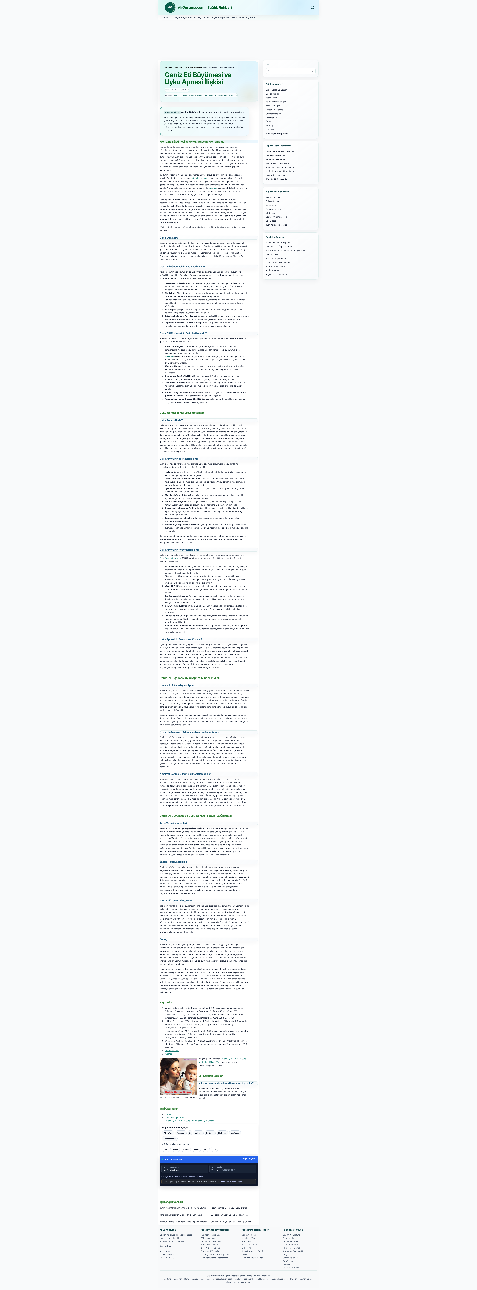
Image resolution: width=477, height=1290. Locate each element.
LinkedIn (198, 1133)
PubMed (168, 1054)
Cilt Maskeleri (272, 254)
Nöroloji (269, 125)
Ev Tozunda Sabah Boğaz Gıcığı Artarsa (229, 1215)
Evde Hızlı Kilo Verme (276, 266)
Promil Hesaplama (209, 1244)
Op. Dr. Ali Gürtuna (171, 1170)
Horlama (169, 356)
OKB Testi (270, 213)
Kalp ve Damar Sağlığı (276, 101)
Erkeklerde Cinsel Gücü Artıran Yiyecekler (285, 250)
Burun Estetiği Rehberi (276, 258)
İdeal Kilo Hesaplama (210, 1248)
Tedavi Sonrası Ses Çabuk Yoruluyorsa (229, 1208)
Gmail (175, 1149)
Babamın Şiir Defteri (167, 1254)
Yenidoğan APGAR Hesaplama (215, 1254)
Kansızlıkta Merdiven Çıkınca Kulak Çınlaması (181, 1215)
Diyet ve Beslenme (274, 109)
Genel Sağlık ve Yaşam (276, 90)
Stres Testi (271, 205)
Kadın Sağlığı (272, 97)
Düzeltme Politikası (292, 1244)
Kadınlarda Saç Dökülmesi (278, 262)
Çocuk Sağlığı (272, 94)
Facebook (181, 1133)
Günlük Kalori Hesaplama (277, 163)
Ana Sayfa (167, 17)
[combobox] (288, 71)
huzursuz (212, 188)
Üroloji (269, 121)
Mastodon (235, 1133)
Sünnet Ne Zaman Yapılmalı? (279, 242)
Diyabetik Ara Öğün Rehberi (279, 246)
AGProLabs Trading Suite (243, 17)
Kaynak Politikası (290, 1241)
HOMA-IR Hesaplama (275, 175)
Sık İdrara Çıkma (273, 270)
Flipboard (222, 1133)
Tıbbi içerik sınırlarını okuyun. (232, 1182)
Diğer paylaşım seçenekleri (176, 1144)
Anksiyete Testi (273, 201)
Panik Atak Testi (273, 209)
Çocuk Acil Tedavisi (210, 1251)
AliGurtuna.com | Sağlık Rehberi (205, 7)
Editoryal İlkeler (290, 1238)
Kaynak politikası (181, 1177)
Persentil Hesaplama (275, 159)
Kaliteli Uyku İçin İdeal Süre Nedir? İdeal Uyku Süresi (189, 1120)
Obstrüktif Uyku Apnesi (170, 558)
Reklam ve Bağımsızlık (293, 1251)
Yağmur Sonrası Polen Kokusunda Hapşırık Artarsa (183, 1221)
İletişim (286, 1254)
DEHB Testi (271, 221)
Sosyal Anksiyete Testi (276, 217)
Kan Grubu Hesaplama (211, 1241)
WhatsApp (168, 1133)
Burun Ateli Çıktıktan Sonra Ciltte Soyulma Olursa (183, 1208)
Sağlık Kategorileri (220, 17)
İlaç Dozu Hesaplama (210, 1234)
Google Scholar (172, 1050)
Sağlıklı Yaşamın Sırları (276, 274)
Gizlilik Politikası (290, 1257)
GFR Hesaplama (208, 1238)
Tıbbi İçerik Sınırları (292, 1248)
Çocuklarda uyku (200, 178)
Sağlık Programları (183, 17)
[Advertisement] (238, 38)
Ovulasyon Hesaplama (276, 155)
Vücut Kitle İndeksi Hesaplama (280, 167)
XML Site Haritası (291, 1267)
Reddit (166, 1149)
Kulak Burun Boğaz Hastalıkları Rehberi (188, 68)
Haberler (287, 1264)
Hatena (196, 1149)
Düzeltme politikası (196, 1177)
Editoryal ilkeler (167, 1177)
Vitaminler (270, 129)
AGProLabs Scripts (167, 1258)
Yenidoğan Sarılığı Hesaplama (280, 171)
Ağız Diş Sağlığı (273, 105)
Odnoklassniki (170, 1139)
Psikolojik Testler (202, 17)
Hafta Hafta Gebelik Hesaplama (281, 151)
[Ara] (312, 7)
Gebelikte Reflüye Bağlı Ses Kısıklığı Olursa (231, 1221)
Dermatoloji (271, 117)
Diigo (206, 1149)
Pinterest (210, 1133)
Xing (214, 1149)
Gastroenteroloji (273, 113)
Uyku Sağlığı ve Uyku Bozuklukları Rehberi (221, 95)
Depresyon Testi (273, 197)
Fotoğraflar (288, 1261)
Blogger (185, 1149)
